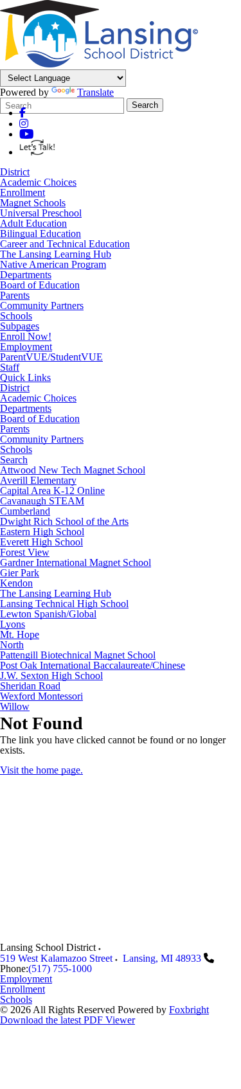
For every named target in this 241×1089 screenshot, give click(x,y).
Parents (15, 295)
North (12, 645)
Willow (15, 707)
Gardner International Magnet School (75, 563)
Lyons (12, 624)
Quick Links (25, 378)
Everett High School (41, 542)
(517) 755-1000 (60, 968)
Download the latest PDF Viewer (67, 1019)
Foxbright (189, 1009)
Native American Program (53, 264)
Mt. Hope (19, 635)
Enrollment (22, 192)
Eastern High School (42, 532)
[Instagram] (23, 123)
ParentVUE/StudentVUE (51, 357)
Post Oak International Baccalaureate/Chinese (92, 665)
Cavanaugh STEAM (42, 501)
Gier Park (19, 573)
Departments (25, 274)
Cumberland (25, 511)
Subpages (19, 326)
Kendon (16, 583)
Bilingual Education (40, 233)
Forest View (24, 552)
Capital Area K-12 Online (52, 491)
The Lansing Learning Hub (55, 254)
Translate (95, 92)
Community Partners (42, 305)
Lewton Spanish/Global (48, 614)
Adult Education (33, 223)
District (15, 171)
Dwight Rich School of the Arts (64, 522)
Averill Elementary (38, 480)
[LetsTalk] (40, 151)
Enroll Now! (25, 337)
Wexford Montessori (41, 696)
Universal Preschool (41, 213)
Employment (26, 347)
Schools (16, 315)
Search (145, 105)
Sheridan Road (30, 686)
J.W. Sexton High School (51, 676)
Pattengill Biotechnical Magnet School (78, 655)
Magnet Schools (33, 202)
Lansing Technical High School (64, 604)
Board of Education (40, 284)
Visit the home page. (41, 770)
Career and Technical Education (65, 243)
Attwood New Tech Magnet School (72, 470)
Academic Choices (38, 182)
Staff (9, 367)
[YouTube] (26, 133)
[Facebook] (22, 112)
